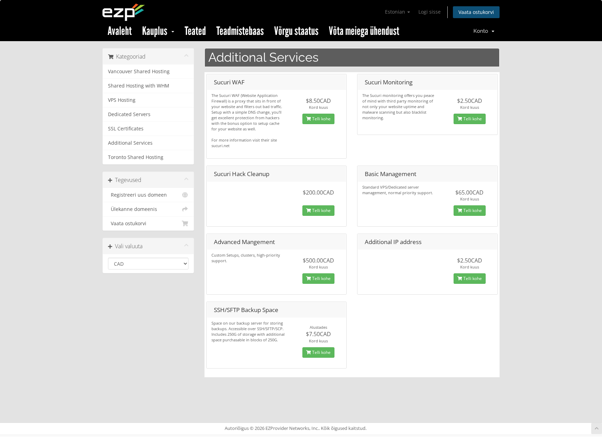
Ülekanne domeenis (132, 209)
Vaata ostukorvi (476, 12)
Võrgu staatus (296, 31)
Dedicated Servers (129, 114)
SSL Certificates (126, 129)
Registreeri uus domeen (137, 195)
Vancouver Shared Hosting (139, 71)
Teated (195, 31)
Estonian (396, 11)
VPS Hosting (122, 100)
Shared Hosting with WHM (138, 86)
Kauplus (156, 31)
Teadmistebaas (240, 31)
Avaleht (120, 31)
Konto (482, 31)
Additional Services (130, 143)
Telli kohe (321, 119)
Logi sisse (429, 11)
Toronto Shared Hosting (135, 157)
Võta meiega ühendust (364, 31)
